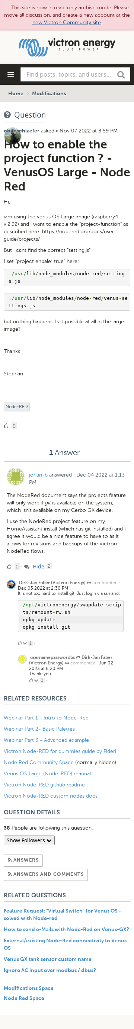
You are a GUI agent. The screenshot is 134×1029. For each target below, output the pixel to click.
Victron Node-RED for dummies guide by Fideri (60, 751)
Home (15, 93)
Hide (37, 566)
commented (105, 582)
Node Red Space (24, 998)
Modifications (49, 93)
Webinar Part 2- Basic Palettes (39, 729)
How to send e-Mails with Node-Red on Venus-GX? (66, 929)
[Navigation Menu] (11, 74)
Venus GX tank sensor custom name (48, 959)
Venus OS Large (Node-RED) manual (47, 773)
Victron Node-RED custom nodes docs (51, 796)
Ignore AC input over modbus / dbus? (50, 970)
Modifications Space (29, 988)
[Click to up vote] (20, 643)
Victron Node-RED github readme (44, 785)
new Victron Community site (66, 22)
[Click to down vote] (25, 643)
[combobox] (75, 74)
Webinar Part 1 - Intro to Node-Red (46, 718)
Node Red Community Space (39, 762)
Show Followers (27, 840)
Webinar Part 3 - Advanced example (46, 740)
